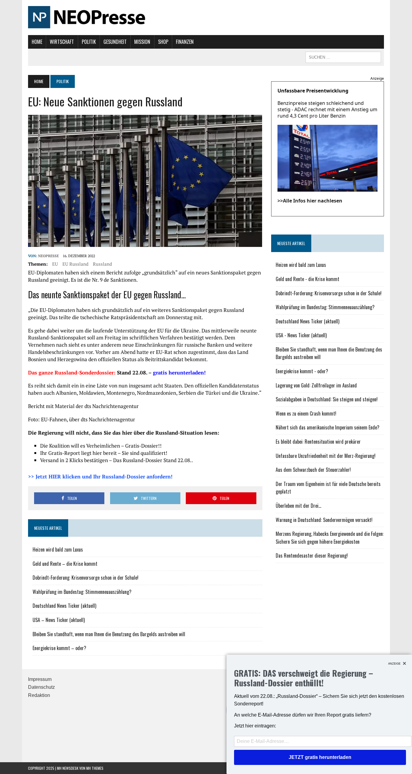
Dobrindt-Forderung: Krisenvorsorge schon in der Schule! (85, 577)
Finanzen (185, 41)
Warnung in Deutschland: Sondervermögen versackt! (324, 519)
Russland (102, 264)
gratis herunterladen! (179, 372)
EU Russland (75, 264)
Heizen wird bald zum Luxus (58, 549)
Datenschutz (41, 687)
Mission (142, 41)
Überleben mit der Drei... (298, 505)
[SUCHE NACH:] (343, 56)
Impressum (40, 679)
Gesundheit (115, 41)
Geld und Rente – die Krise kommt (65, 563)
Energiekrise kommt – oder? (59, 648)
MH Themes (94, 768)
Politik (89, 41)
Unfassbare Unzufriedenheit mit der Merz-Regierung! (326, 455)
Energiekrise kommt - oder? (302, 371)
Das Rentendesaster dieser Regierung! (312, 555)
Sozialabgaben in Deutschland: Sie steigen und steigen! (327, 399)
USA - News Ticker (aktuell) (301, 335)
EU (55, 264)
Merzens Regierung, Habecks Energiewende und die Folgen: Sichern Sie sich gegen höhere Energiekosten (330, 537)
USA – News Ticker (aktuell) (59, 619)
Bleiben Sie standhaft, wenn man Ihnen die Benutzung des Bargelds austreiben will (109, 634)
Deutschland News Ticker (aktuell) (64, 605)
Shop (163, 41)
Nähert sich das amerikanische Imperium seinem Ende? (327, 427)
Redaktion (39, 695)
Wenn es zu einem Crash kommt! (306, 413)
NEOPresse (48, 256)
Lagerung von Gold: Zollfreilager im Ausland (316, 385)
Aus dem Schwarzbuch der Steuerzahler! (313, 469)
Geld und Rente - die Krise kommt (307, 279)
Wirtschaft (62, 41)
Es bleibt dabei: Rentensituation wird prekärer (318, 441)
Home (37, 41)
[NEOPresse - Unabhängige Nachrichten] (206, 17)
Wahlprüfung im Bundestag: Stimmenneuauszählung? (82, 591)
